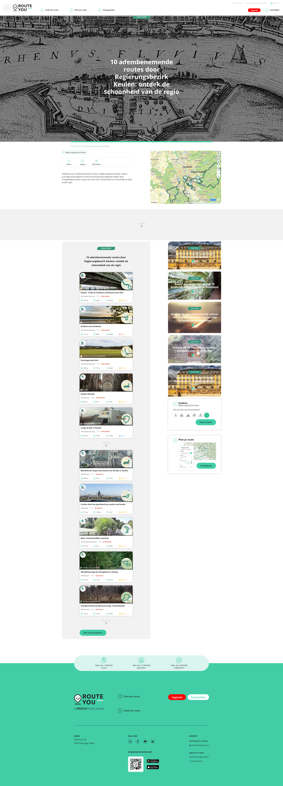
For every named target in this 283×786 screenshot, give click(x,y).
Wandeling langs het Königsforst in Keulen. (100, 572)
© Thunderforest (199, 203)
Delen (68, 164)
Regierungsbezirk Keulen (96, 146)
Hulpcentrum (197, 761)
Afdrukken (96, 164)
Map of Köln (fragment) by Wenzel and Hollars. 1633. (19, 140)
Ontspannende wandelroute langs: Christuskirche (103, 606)
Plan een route (132, 696)
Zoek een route (132, 710)
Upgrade (254, 10)
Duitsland (78, 146)
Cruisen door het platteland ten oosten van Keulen (103, 504)
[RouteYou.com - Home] (22, 7)
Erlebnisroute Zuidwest (91, 326)
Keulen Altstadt (88, 394)
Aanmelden (198, 697)
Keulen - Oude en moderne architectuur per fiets (102, 292)
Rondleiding (236, 3)
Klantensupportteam (200, 757)
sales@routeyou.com (200, 745)
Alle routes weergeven (93, 633)
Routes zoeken (206, 422)
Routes (73, 146)
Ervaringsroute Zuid (89, 360)
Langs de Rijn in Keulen (91, 428)
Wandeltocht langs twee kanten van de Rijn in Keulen (104, 470)
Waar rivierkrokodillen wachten (95, 538)
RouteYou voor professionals (255, 3)
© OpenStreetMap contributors (212, 203)
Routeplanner (206, 465)
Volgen (83, 164)
